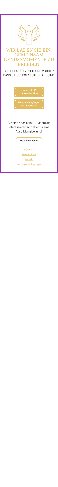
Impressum (29, 149)
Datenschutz (29, 154)
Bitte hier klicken (29, 140)
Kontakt (29, 159)
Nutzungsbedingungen (29, 164)
